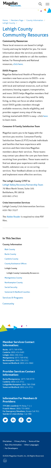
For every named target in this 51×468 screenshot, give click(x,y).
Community (8, 303)
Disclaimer (7, 441)
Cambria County (11, 259)
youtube (29, 420)
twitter (5, 420)
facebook (21, 420)
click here (18, 64)
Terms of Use (34, 441)
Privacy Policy (20, 441)
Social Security (11, 287)
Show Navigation (40, 4)
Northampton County (14, 282)
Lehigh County (11, 268)
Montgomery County (13, 278)
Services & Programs (13, 297)
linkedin (13, 420)
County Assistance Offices (16, 263)
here (45, 116)
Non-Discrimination (13, 445)
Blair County (10, 249)
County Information (12, 244)
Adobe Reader (13, 216)
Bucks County (10, 254)
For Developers (11, 448)
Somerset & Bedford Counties (17, 292)
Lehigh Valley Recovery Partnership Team (23, 184)
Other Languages (31, 445)
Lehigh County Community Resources (23, 273)
